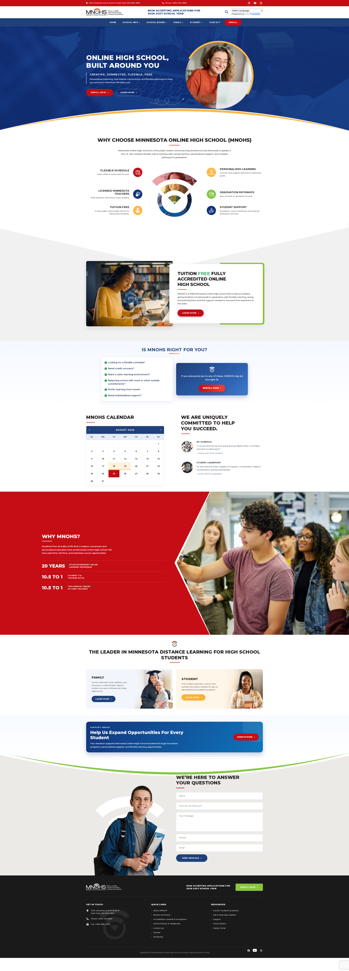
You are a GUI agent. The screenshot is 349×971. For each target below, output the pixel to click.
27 (136, 473)
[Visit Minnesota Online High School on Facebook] (249, 950)
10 (103, 458)
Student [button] (195, 22)
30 (92, 481)
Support (217, 919)
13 (136, 458)
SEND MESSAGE (190, 858)
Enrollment (158, 937)
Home (113, 22)
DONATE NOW (245, 737)
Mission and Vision (161, 915)
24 (103, 473)
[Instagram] (261, 3)
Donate (156, 932)
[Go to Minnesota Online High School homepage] (104, 12)
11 (114, 458)
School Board (219, 923)
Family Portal (219, 928)
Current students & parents (226, 910)
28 (147, 473)
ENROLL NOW (98, 92)
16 (92, 466)
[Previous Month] (89, 430)
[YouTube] (255, 3)
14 (147, 458)
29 (158, 473)
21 (147, 466)
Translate (254, 14)
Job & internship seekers (224, 915)
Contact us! (158, 928)
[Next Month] (160, 430)
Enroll (233, 22)
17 (103, 466)
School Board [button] (156, 22)
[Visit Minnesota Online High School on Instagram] (261, 950)
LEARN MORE (127, 92)
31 (103, 481)
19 (125, 466)
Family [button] (177, 22)
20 (136, 466)
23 (92, 473)
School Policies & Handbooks (166, 923)
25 (114, 473)
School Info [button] (130, 22)
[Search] (226, 12)
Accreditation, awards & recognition (169, 919)
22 (158, 466)
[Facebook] (249, 3)
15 (158, 458)
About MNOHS (160, 910)
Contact (214, 22)
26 (125, 473)
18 (114, 466)
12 (125, 458)
